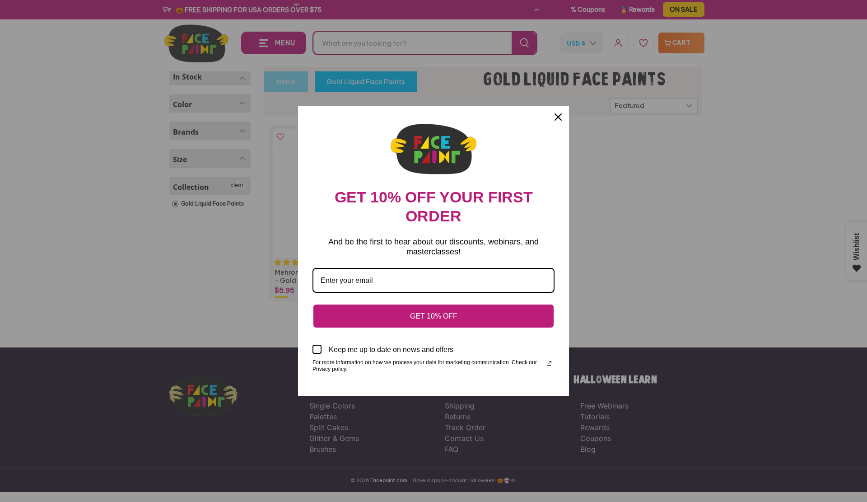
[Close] (558, 117)
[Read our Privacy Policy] (549, 363)
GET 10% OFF (433, 316)
